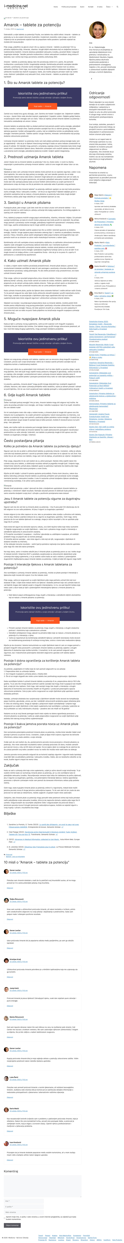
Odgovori (10, 888)
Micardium (84, 1240)
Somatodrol (77, 1235)
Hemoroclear (42, 1238)
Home (56, 7)
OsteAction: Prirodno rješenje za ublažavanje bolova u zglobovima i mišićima (102, 396)
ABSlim (99, 1240)
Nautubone (52, 1240)
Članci (108, 7)
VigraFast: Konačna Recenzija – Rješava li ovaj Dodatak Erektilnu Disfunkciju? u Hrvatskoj (101, 365)
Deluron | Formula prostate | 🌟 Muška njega (103, 198)
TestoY (40, 1235)
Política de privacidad (69, 7)
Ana (90, 43)
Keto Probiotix (117, 1240)
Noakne (54, 1235)
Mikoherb (61, 1238)
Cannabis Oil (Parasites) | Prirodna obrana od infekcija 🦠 (105, 222)
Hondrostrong (81, 1238)
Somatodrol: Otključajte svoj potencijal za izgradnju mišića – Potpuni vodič (101, 375)
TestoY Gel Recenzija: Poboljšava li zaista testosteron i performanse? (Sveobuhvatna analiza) (102, 336)
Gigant (68, 1240)
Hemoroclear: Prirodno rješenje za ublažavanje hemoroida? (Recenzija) (102, 406)
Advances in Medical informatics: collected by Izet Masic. (37, 839)
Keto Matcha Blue (65, 1235)
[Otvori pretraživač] (117, 7)
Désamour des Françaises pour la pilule (40, 847)
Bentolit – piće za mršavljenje (15, 856)
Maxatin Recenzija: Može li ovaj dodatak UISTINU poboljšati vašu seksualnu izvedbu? (102, 347)
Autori (82, 7)
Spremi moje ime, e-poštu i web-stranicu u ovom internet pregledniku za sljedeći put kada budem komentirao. (41, 1218)
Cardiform (107, 1240)
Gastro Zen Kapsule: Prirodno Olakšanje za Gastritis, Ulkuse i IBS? (101, 437)
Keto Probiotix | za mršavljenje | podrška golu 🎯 (104, 245)
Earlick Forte (92, 1238)
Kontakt (90, 7)
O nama (99, 7)
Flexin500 (86, 1235)
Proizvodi (9, 854)
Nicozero (76, 1240)
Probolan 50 (42, 1240)
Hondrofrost (70, 1238)
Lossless (61, 1240)
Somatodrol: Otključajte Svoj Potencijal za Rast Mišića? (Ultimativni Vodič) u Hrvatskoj (101, 385)
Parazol (47, 1235)
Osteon (92, 1240)
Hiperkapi (52, 1238)
